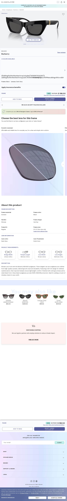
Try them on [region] (35, 40)
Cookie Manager (6, 494)
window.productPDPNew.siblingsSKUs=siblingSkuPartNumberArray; (48, 78)
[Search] (57, 2)
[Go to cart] (61, 2)
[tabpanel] (33, 29)
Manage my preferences (8, 497)
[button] (50, 231)
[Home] (7, 2)
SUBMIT (59, 442)
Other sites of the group (34, 486)
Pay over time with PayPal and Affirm (54, 95)
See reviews (61, 52)
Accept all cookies (56, 497)
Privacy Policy (24, 493)
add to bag (17, 99)
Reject (37, 497)
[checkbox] (64, 87)
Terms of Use (35, 493)
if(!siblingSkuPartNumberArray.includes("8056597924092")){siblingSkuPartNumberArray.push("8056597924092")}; (17, 76)
